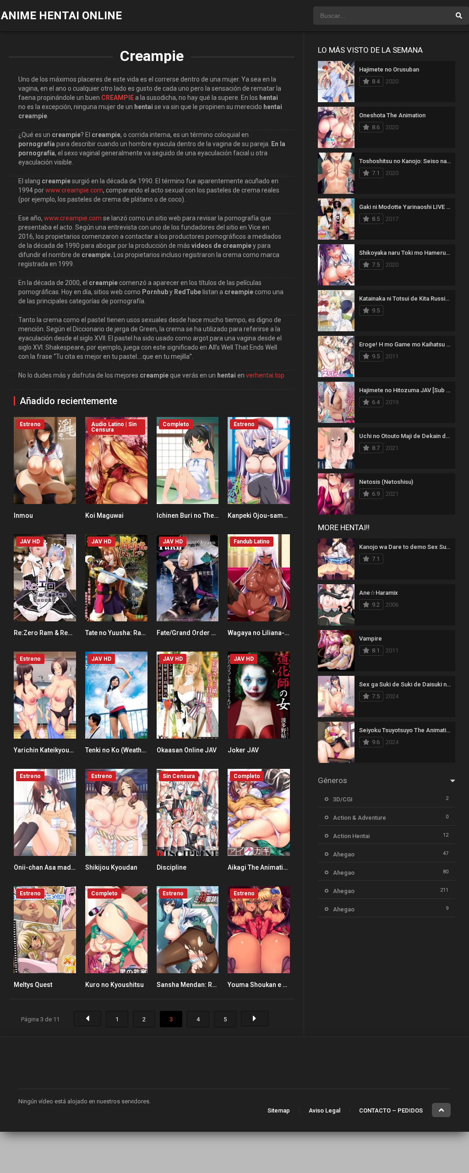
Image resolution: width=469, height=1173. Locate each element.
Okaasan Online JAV (187, 750)
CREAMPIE (117, 97)
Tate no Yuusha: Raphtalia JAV (130, 632)
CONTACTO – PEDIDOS (391, 1110)
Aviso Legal (324, 1110)
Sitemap (278, 1110)
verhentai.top (265, 375)
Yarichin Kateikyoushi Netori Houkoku (70, 750)
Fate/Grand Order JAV (190, 632)
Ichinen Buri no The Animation (201, 515)
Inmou (23, 515)
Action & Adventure (359, 817)
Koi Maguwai (104, 515)
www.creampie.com (74, 190)
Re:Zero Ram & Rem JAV (50, 632)
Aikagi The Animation (259, 867)
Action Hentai (351, 836)
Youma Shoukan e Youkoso (268, 984)
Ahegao (343, 854)
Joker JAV (243, 750)
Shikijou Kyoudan (111, 867)
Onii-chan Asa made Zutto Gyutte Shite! (72, 867)
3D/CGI (343, 799)
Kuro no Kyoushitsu (114, 984)
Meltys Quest (33, 984)
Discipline (171, 867)
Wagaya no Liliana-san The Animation (284, 632)
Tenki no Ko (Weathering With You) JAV (142, 750)
